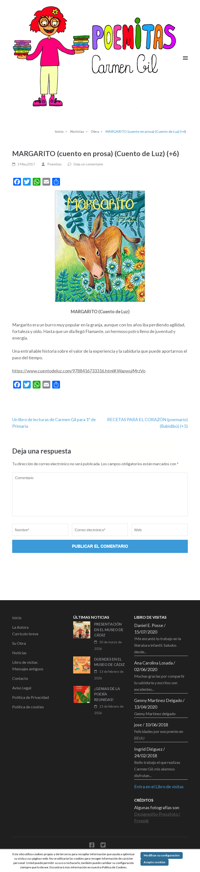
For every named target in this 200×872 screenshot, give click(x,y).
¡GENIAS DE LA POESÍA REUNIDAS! (107, 694)
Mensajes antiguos (27, 668)
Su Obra (19, 643)
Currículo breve (25, 633)
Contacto (20, 678)
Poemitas (54, 164)
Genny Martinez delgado (155, 713)
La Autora (20, 627)
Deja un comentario (88, 164)
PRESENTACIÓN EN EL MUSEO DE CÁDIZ (108, 629)
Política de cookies (28, 706)
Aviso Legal (21, 687)
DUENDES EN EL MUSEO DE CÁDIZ (109, 662)
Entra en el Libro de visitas (159, 786)
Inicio (16, 617)
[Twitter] (103, 846)
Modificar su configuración (162, 855)
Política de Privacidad (30, 697)
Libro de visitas (25, 662)
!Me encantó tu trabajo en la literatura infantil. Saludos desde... (157, 645)
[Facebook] (91, 846)
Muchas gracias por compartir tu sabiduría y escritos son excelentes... (159, 683)
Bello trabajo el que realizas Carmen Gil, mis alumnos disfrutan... (157, 769)
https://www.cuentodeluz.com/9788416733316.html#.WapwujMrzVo (78, 370)
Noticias (19, 652)
